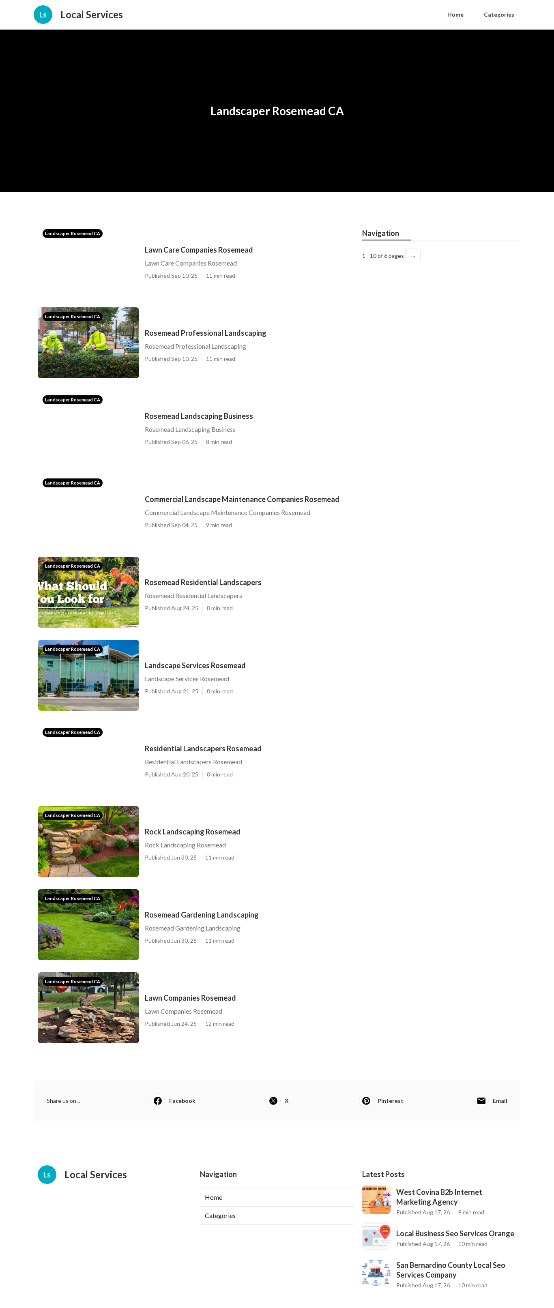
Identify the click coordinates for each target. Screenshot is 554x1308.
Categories (499, 14)
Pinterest (391, 1100)
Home (455, 14)
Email (500, 1100)
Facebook (182, 1100)
